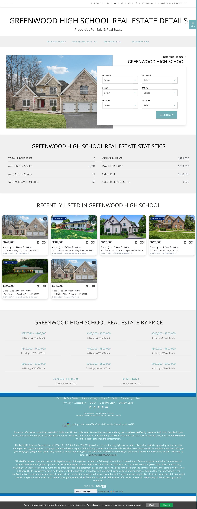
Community (126, 398)
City (103, 398)
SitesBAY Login (126, 402)
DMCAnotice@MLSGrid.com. (103, 454)
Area (138, 398)
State (84, 398)
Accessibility (80, 402)
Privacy (67, 402)
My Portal (148, 3)
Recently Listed (112, 41)
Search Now (167, 114)
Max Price (146, 75)
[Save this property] (45, 218)
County (94, 398)
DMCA (93, 402)
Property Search (56, 41)
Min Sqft (106, 100)
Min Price (106, 75)
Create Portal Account (176, 3)
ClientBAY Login (107, 402)
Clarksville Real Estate (67, 398)
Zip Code (112, 398)
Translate (118, 491)
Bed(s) (105, 88)
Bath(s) (145, 88)
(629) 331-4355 (96, 3)
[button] (193, 24)
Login (160, 3)
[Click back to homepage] (8, 3)
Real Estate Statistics (84, 41)
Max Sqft (146, 100)
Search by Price (140, 41)
